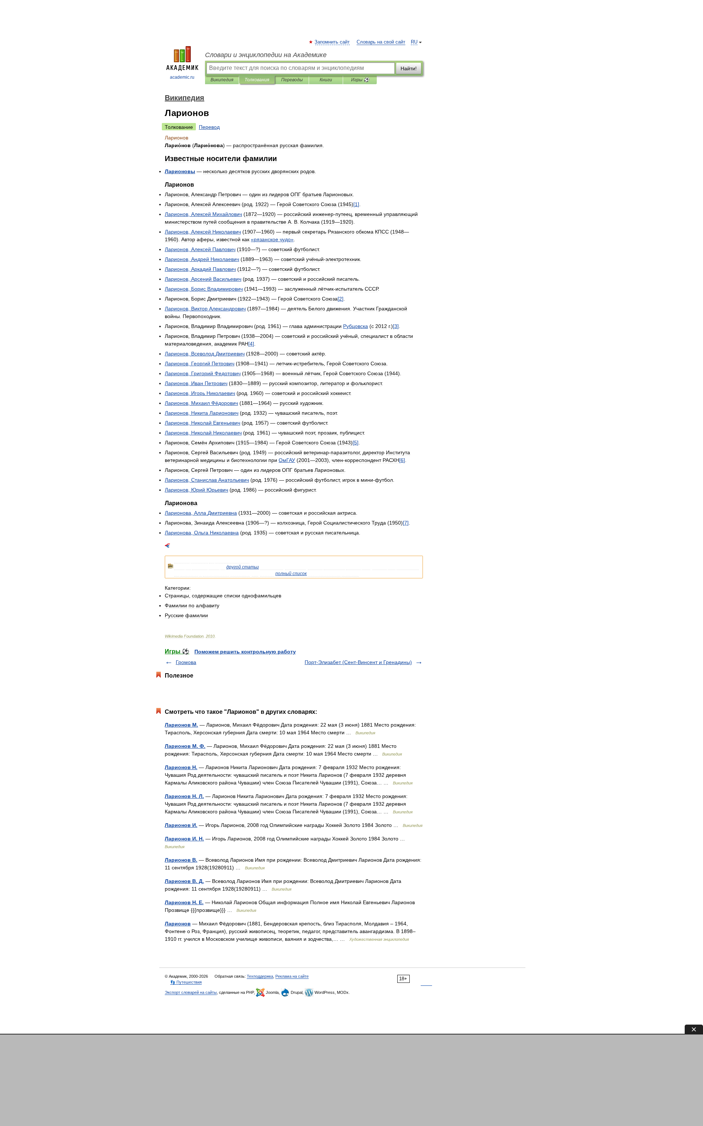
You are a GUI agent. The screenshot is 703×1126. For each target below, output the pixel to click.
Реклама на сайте (292, 976)
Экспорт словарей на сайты (191, 992)
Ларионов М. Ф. (185, 746)
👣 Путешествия (186, 982)
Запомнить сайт (332, 42)
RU (414, 42)
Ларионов (178, 923)
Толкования (257, 79)
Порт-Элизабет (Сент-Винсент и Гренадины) (358, 662)
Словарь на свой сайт (381, 42)
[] (356, 204)
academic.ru (182, 77)
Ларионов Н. (181, 767)
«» (272, 239)
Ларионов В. (181, 860)
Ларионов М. (181, 725)
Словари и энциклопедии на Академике (266, 55)
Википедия (222, 79)
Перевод (209, 127)
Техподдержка (260, 976)
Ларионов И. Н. (184, 839)
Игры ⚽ (360, 79)
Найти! (409, 68)
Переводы (292, 79)
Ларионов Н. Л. (184, 796)
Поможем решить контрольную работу (245, 652)
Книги (326, 79)
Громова (186, 662)
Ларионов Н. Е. (184, 902)
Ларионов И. (181, 825)
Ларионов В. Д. (184, 881)
